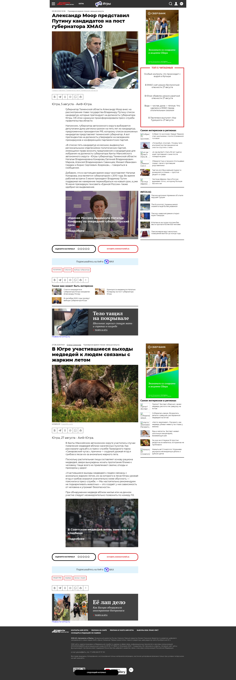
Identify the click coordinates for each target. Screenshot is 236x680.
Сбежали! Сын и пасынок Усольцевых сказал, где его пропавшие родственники (168, 163)
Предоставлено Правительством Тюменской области (75, 90)
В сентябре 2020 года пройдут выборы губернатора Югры (77, 299)
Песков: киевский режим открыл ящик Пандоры (165, 214)
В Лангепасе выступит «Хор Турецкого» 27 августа (162, 119)
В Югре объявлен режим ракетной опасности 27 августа (162, 97)
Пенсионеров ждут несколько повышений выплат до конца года (166, 232)
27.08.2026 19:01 (58, 345)
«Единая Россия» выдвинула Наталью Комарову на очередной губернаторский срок (98, 221)
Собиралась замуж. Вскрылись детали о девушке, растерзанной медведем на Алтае (166, 415)
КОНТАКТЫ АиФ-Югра (79, 630)
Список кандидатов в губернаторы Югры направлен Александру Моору (77, 291)
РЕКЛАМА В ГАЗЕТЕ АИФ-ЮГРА (122, 630)
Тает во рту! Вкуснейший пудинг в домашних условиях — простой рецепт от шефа (166, 172)
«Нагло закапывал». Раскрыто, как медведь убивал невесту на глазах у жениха (167, 424)
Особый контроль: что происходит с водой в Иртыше (162, 75)
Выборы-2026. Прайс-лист (147, 630)
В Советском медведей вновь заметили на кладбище (99, 531)
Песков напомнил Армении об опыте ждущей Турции (167, 196)
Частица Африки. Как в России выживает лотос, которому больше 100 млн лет (167, 181)
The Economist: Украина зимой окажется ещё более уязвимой (164, 205)
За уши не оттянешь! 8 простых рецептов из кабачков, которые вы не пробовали (168, 442)
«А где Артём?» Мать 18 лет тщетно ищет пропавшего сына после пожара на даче (167, 154)
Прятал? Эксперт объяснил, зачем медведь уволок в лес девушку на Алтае (166, 406)
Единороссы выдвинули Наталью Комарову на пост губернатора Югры (121, 291)
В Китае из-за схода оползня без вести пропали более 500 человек (166, 223)
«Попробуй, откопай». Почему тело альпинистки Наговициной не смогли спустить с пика (167, 145)
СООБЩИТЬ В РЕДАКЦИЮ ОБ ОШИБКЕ (86, 633)
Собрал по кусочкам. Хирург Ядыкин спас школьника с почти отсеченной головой (168, 136)
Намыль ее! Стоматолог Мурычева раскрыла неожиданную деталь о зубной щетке (167, 451)
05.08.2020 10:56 (58, 11)
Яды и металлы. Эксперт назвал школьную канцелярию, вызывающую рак (165, 433)
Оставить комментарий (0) (118, 249)
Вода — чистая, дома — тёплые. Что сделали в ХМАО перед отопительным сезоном (162, 108)
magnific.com (67, 424)
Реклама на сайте (99, 630)
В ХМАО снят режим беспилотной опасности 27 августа (162, 86)
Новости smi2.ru (61, 336)
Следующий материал (96, 672)
